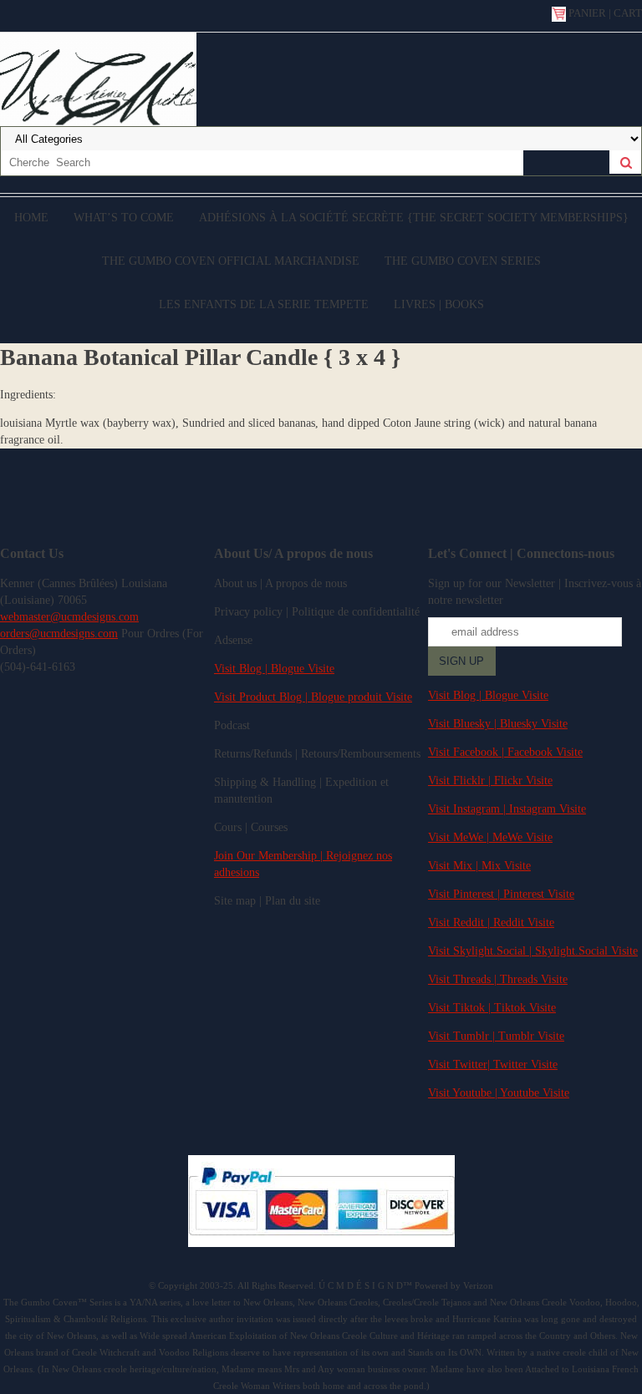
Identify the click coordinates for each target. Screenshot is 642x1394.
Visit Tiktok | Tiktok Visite (492, 1007)
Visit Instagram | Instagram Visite (507, 809)
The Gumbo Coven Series (463, 261)
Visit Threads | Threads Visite (498, 979)
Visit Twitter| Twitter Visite (493, 1064)
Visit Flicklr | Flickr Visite (490, 780)
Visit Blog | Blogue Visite (274, 668)
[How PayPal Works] (321, 1243)
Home (31, 217)
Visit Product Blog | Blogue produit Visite (313, 697)
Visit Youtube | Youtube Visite (498, 1093)
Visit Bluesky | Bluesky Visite (498, 723)
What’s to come (124, 217)
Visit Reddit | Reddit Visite (491, 922)
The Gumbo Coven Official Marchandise (230, 261)
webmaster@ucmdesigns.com (69, 617)
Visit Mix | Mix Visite (479, 865)
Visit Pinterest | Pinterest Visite (501, 894)
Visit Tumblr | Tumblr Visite (496, 1036)
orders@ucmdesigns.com (59, 633)
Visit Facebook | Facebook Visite (505, 752)
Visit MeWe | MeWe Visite (490, 837)
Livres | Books (439, 304)
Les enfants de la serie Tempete (264, 304)
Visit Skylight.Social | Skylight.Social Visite (533, 951)
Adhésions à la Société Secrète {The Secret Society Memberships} (414, 217)
